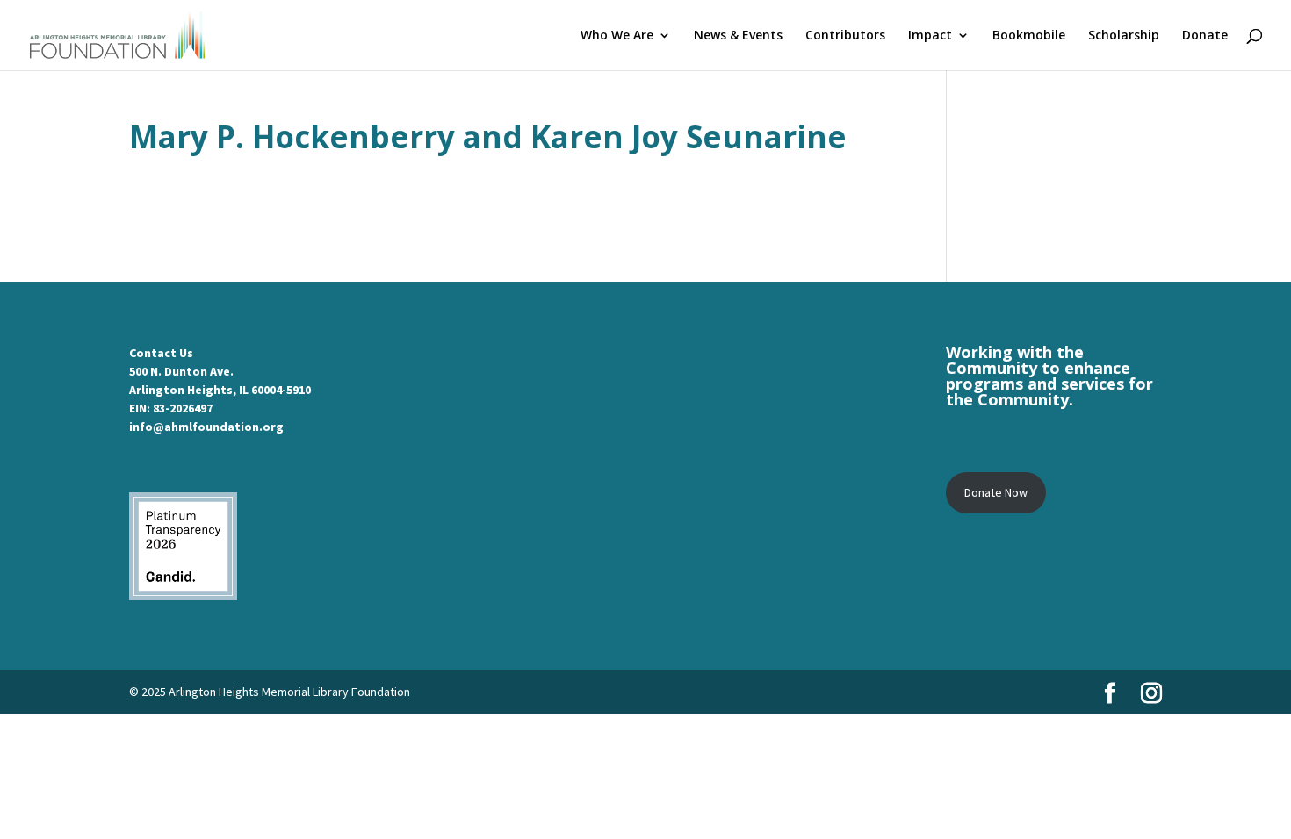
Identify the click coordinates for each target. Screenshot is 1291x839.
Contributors (845, 36)
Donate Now (996, 492)
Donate (1205, 36)
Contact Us (161, 353)
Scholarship (1123, 36)
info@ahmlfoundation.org (206, 426)
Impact (930, 36)
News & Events (738, 36)
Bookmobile (1028, 36)
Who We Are (617, 36)
